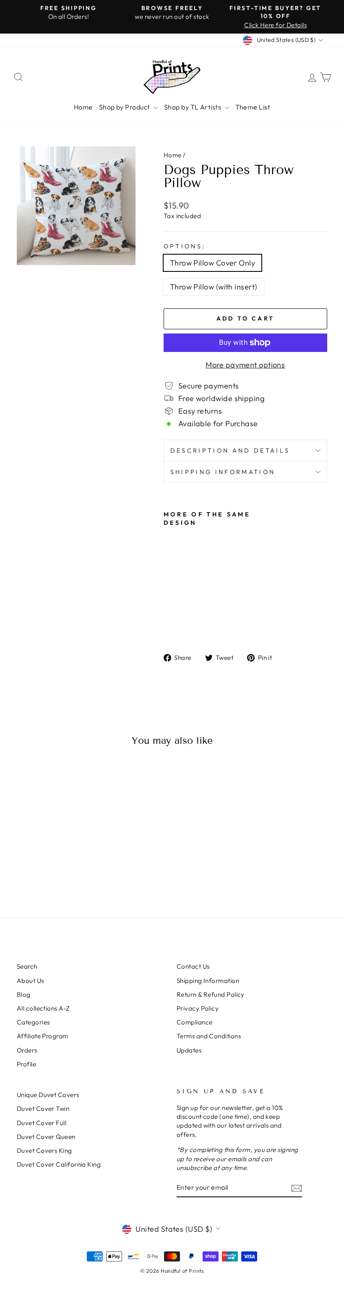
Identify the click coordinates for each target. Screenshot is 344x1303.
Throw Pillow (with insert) (214, 287)
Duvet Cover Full (41, 1123)
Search (27, 966)
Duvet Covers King (44, 1150)
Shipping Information (208, 981)
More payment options (245, 365)
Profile (26, 1064)
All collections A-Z (43, 1008)
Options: (185, 246)
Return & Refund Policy (211, 994)
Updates (189, 1050)
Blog (24, 994)
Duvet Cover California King (59, 1164)
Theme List (253, 107)
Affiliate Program (42, 1036)
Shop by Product (125, 107)
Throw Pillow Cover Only (212, 263)
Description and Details (230, 450)
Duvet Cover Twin (43, 1109)
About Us (30, 981)
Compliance (195, 1022)
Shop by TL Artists (193, 107)
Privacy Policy (198, 1008)
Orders (27, 1050)
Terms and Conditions (209, 1036)
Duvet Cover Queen (46, 1137)
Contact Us (193, 966)
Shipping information (222, 472)
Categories (33, 1022)
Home (83, 107)
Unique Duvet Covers (48, 1095)
